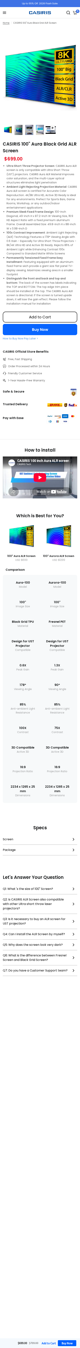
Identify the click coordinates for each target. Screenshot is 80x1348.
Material (23, 626)
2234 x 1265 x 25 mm (23, 789)
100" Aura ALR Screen (21, 556)
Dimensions (22, 795)
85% (23, 704)
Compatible (23, 650)
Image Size (23, 606)
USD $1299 (58, 560)
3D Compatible (22, 747)
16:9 (23, 767)
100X (22, 728)
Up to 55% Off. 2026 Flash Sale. (40, 3)
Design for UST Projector (23, 643)
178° (23, 685)
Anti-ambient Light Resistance (23, 710)
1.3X (57, 665)
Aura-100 (23, 582)
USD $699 (21, 560)
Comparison (15, 570)
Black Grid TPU (23, 622)
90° (57, 685)
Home (6, 22)
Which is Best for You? (40, 516)
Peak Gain (22, 669)
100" (23, 602)
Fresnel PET (57, 622)
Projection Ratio (23, 771)
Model (23, 587)
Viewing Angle (23, 689)
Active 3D (23, 752)
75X (57, 728)
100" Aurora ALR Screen (58, 556)
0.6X (23, 665)
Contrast (23, 732)
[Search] (68, 12)
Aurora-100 (57, 582)
